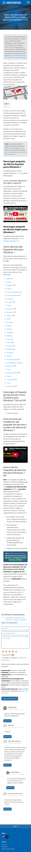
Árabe (9, 282)
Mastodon (5, 847)
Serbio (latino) (12, 373)
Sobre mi (4, 844)
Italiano (9, 336)
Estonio (9, 316)
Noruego (10, 353)
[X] (7, 836)
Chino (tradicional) (14, 295)
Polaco (9, 356)
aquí (19, 173)
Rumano (10, 366)
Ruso (8, 369)
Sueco (9, 376)
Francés (10, 322)
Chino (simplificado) (14, 292)
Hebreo (9, 329)
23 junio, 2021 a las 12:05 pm (15, 727)
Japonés (10, 339)
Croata (9, 302)
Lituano (9, 346)
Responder (7, 721)
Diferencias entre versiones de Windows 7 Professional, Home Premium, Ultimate (15, 558)
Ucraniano (10, 386)
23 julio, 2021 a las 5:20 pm (18, 774)
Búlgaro (10, 285)
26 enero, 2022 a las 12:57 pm (16, 795)
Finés (8, 319)
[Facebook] (3, 836)
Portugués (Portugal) (15, 363)
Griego (9, 326)
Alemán (9, 279)
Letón (9, 343)
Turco (9, 383)
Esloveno (10, 312)
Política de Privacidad (8, 849)
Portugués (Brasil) (13, 359)
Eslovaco (10, 309)
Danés (9, 305)
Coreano (10, 299)
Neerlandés (11, 349)
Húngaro (10, 332)
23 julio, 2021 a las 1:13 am (15, 743)
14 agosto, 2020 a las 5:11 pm (15, 709)
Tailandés (10, 380)
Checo (9, 289)
